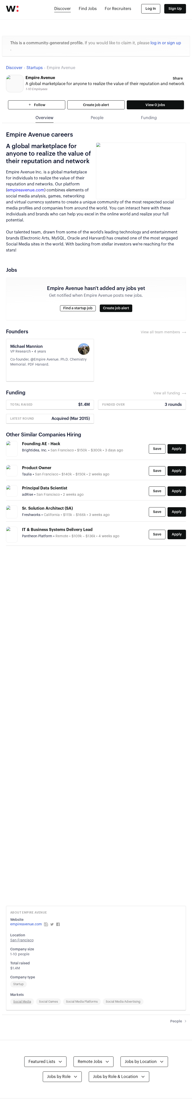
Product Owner (37, 468)
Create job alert (96, 105)
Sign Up (175, 9)
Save (157, 449)
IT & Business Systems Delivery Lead (57, 530)
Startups (34, 68)
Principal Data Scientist (44, 488)
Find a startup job (77, 308)
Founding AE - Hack (41, 444)
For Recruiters (118, 9)
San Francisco (22, 940)
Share (178, 78)
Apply (177, 449)
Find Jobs (88, 9)
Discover (62, 9)
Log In (151, 9)
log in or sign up (165, 43)
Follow (39, 105)
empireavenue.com (25, 190)
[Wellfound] (12, 9)
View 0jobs (155, 105)
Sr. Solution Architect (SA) (47, 508)
